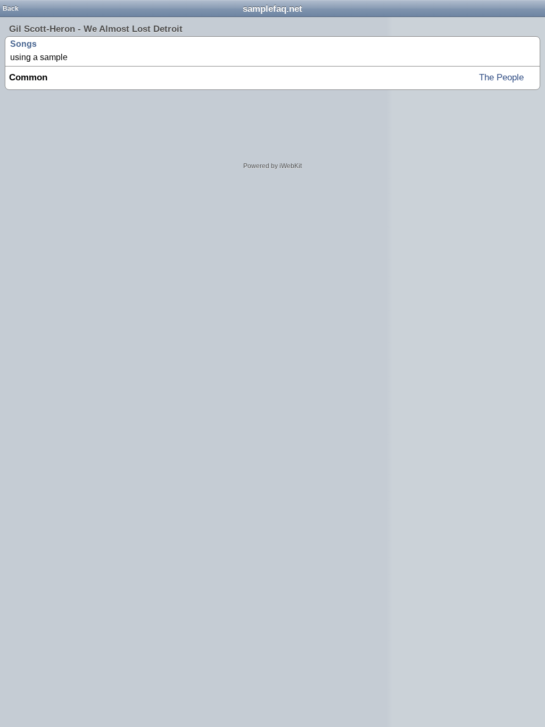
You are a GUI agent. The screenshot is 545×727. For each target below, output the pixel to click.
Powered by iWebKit (272, 166)
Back (11, 8)
